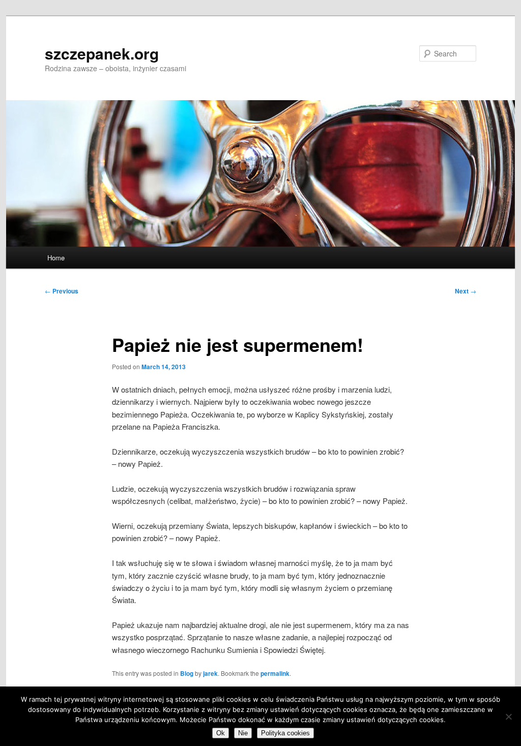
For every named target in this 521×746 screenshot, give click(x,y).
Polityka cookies (285, 733)
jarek (210, 673)
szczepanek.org (102, 53)
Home (56, 257)
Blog (186, 673)
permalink (275, 673)
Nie (243, 733)
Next (465, 290)
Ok (220, 733)
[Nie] (508, 716)
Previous (61, 290)
